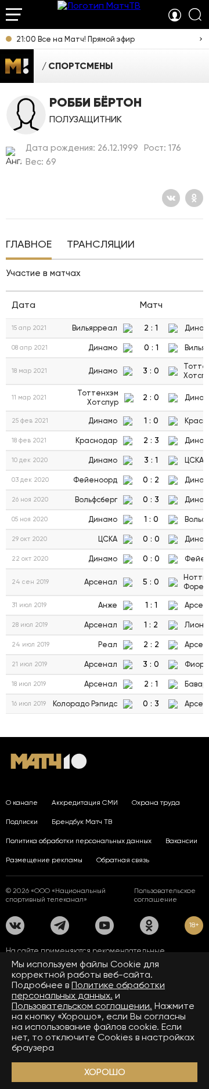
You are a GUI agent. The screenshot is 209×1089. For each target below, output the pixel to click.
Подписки (22, 822)
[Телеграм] (60, 925)
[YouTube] (104, 925)
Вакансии (181, 841)
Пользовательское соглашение (165, 895)
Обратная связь (122, 860)
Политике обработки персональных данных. (88, 990)
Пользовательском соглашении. (82, 1005)
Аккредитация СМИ (85, 802)
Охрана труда (156, 802)
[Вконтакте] (171, 198)
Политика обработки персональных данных (79, 841)
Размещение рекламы (44, 860)
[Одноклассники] (194, 198)
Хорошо (104, 1071)
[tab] (29, 245)
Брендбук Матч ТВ (82, 822)
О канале (22, 802)
